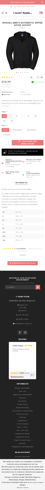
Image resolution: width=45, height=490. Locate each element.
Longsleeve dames (22, 434)
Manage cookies (23, 487)
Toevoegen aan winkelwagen (29, 142)
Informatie (21, 182)
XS (4, 116)
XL (28, 116)
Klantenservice (22, 414)
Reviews (22, 443)
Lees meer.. (6, 106)
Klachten (22, 398)
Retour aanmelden (22, 388)
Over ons (22, 391)
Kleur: (4, 126)
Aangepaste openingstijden (22, 447)
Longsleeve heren (22, 437)
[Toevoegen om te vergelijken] (41, 77)
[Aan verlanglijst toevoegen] (38, 77)
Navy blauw (31, 130)
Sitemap (22, 417)
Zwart (5, 130)
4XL (12, 121)
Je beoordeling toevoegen (23, 263)
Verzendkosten (6, 87)
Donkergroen (17, 130)
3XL (4, 121)
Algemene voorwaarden (22, 395)
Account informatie (22, 457)
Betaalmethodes (22, 408)
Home (9, 19)
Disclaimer (22, 401)
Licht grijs (6, 135)
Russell (22, 28)
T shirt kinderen (22, 424)
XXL (35, 116)
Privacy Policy (22, 404)
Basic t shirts (22, 427)
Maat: (4, 112)
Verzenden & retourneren (22, 411)
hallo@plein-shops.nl (23, 324)
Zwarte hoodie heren (22, 440)
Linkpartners (22, 421)
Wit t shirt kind (22, 430)
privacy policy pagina (35, 482)
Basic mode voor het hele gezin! (22, 2)
